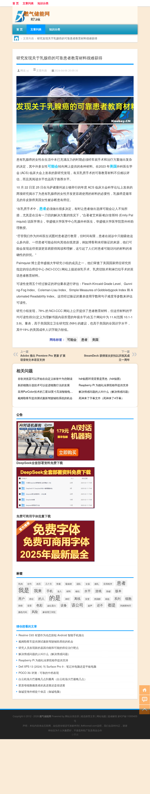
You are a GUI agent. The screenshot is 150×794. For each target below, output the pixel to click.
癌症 (31, 598)
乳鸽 (20, 583)
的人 (41, 598)
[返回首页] (143, 689)
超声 (90, 605)
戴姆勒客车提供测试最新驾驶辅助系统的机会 (45, 398)
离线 (77, 598)
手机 (49, 590)
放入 (59, 591)
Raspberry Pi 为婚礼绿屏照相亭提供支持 (103, 385)
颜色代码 (22, 612)
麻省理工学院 (49, 612)
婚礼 (97, 583)
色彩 (39, 605)
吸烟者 (68, 583)
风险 (35, 611)
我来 (38, 590)
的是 (55, 597)
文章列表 (28, 3)
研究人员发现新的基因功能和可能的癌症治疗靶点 (49, 648)
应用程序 (108, 583)
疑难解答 (112, 716)
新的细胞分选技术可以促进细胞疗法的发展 (44, 385)
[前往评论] (143, 699)
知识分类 (43, 3)
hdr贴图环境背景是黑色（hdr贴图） (100, 379)
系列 (117, 598)
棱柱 (77, 591)
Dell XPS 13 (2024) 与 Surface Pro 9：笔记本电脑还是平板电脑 (57, 666)
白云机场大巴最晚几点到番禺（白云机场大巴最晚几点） (53, 679)
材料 (68, 591)
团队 (79, 583)
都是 (112, 605)
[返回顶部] (143, 709)
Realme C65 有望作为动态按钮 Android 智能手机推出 (51, 635)
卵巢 (58, 583)
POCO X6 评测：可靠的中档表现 (39, 673)
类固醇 (97, 598)
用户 (21, 598)
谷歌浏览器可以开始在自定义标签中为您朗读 (45, 379)
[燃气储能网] (33, 8)
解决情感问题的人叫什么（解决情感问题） (105, 391)
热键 (108, 591)
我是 (23, 590)
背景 (29, 605)
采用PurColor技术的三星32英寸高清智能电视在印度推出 (47, 391)
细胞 (128, 598)
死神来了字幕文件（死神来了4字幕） (101, 398)
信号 (29, 583)
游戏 (98, 590)
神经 (67, 598)
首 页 (15, 3)
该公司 (77, 605)
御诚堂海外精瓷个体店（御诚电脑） (40, 691)
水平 (87, 590)
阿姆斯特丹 (125, 605)
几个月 (48, 583)
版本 (118, 590)
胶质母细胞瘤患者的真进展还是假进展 (42, 685)
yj (28, 70)
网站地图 (101, 716)
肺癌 (20, 605)
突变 (87, 598)
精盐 (107, 598)
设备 (64, 605)
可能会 (53, 166)
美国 (113, 166)
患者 (42, 208)
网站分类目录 (72, 716)
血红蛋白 (51, 605)
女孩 (88, 583)
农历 (38, 583)
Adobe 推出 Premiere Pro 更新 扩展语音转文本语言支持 (42, 357)
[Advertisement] (75, 766)
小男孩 (75, 734)
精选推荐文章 (88, 716)
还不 (100, 605)
